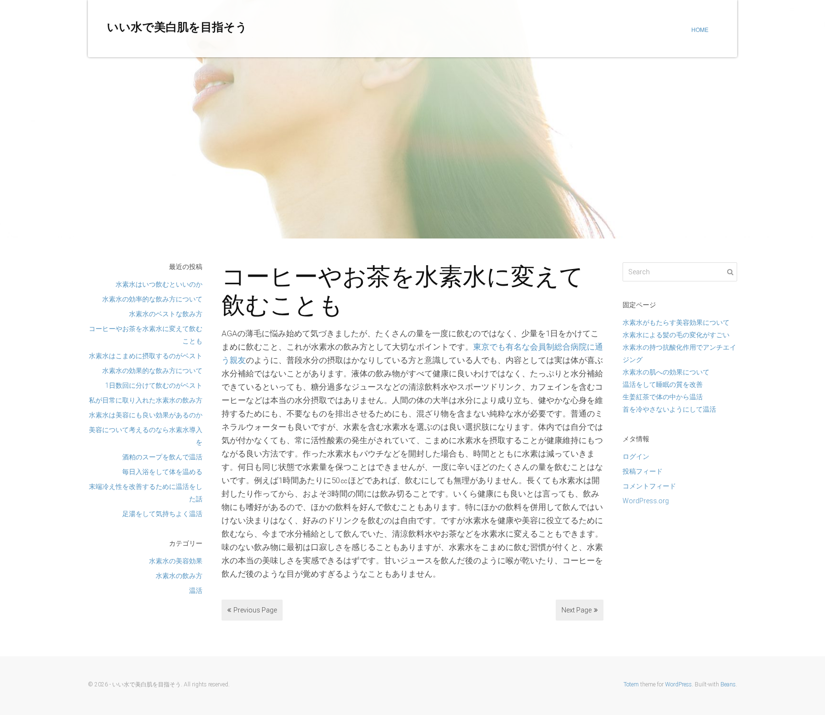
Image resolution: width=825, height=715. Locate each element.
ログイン (636, 456)
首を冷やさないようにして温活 (669, 409)
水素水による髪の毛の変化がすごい (676, 335)
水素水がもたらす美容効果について (676, 322)
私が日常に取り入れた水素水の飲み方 (145, 400)
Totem (631, 684)
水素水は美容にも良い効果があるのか (145, 415)
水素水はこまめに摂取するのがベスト (145, 356)
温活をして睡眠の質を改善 (663, 384)
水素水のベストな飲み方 (165, 314)
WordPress (678, 684)
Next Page (576, 610)
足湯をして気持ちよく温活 (162, 514)
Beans (728, 684)
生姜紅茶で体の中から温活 (663, 397)
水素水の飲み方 (179, 576)
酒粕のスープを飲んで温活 (162, 457)
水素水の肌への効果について (666, 372)
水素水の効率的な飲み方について (152, 299)
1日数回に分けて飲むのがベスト (153, 385)
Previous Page (255, 610)
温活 (195, 590)
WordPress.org (646, 501)
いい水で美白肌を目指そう (177, 27)
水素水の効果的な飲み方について (152, 370)
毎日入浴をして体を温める (162, 472)
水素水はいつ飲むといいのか (159, 284)
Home (700, 29)
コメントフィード (649, 486)
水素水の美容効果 (175, 561)
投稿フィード (643, 471)
